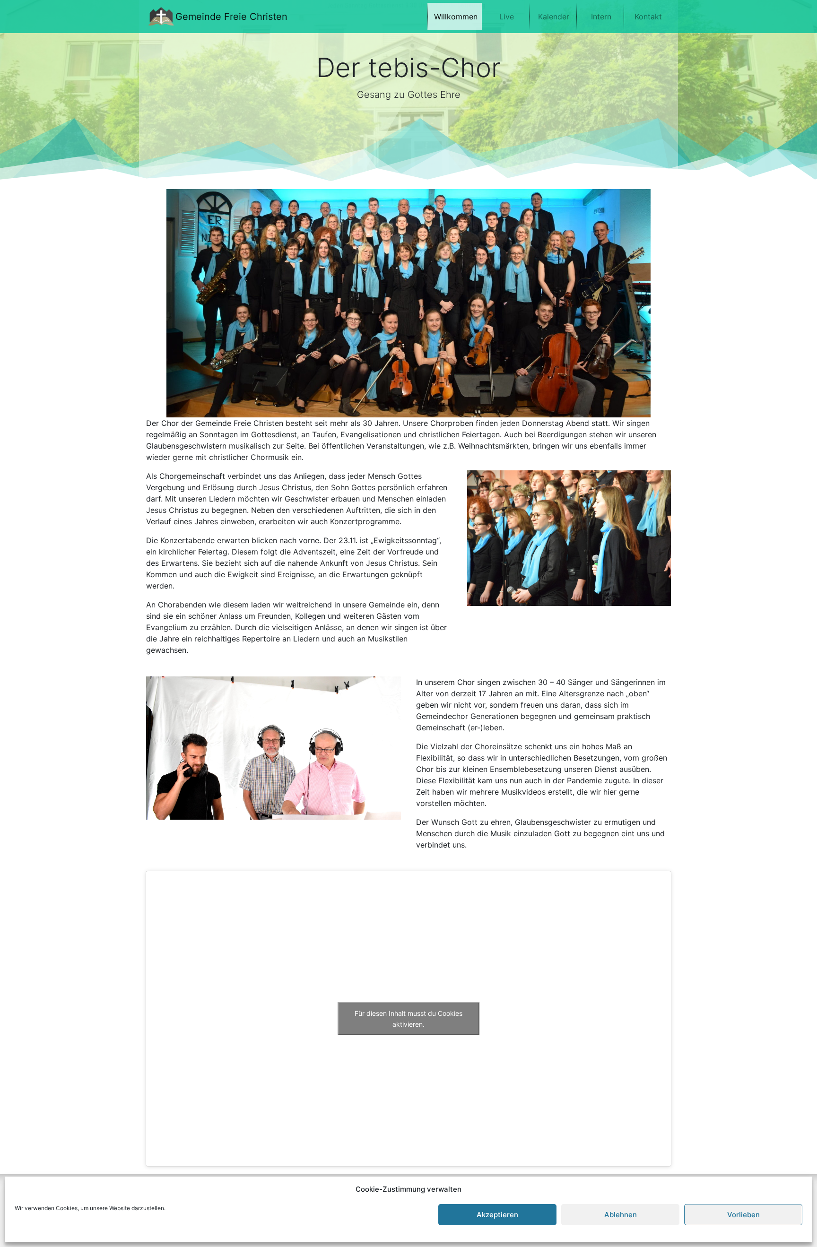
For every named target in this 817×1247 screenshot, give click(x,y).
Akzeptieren (497, 1214)
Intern (601, 16)
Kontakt (648, 16)
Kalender (553, 16)
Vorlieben (743, 1214)
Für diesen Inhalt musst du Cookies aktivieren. (408, 1018)
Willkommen (456, 16)
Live (506, 16)
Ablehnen (620, 1214)
